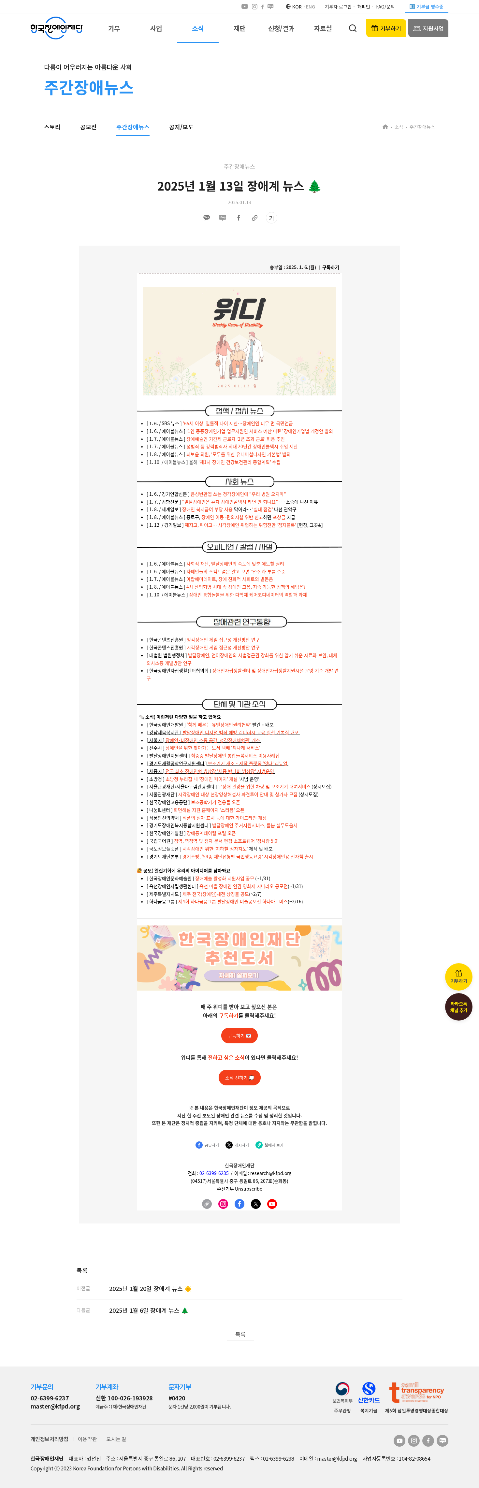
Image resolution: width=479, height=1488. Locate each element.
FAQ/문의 (385, 6)
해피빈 (363, 6)
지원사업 (433, 28)
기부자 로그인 (338, 6)
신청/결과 (281, 28)
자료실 (323, 28)
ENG (310, 6)
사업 (156, 28)
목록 (240, 1334)
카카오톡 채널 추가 (459, 1006)
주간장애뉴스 (133, 126)
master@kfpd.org (55, 1406)
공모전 (88, 126)
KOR (297, 6)
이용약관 (87, 1439)
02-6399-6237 (50, 1398)
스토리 (52, 126)
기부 (114, 28)
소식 (198, 28)
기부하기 (390, 28)
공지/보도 (181, 126)
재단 (239, 28)
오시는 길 (116, 1439)
